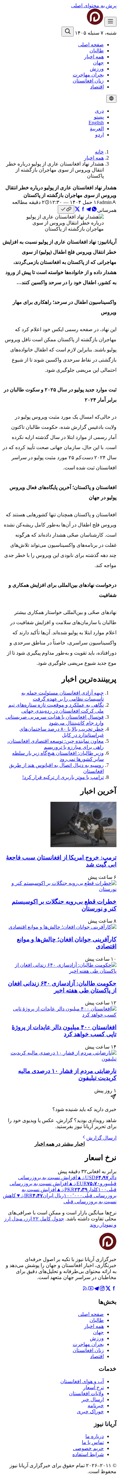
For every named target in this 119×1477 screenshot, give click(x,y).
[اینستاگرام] (102, 1289)
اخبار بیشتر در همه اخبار (60, 1144)
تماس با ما (93, 1442)
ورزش (97, 68)
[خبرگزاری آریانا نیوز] (82, 23)
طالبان (96, 50)
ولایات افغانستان (86, 1393)
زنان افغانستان (88, 80)
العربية (97, 128)
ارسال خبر (93, 1399)
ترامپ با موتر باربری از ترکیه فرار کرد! (63, 777)
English (96, 122)
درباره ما (94, 1436)
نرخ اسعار (93, 1387)
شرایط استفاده (88, 1454)
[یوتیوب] (91, 1289)
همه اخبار (94, 56)
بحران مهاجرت (88, 74)
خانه (99, 151)
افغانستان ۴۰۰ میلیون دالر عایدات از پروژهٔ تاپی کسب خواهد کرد (64, 1030)
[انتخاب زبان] (111, 99)
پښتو (99, 117)
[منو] (110, 22)
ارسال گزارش (101, 1137)
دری (99, 111)
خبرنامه (96, 1405)
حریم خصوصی (88, 1448)
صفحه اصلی (91, 44)
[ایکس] (108, 1289)
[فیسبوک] (113, 1289)
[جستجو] (68, 31)
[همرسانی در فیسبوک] (83, 210)
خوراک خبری (90, 1411)
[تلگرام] (96, 1289)
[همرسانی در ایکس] (77, 210)
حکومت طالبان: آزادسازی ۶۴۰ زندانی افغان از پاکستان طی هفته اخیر (62, 987)
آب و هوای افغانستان (82, 1381)
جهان (98, 62)
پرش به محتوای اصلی (93, 5)
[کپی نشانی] (66, 209)
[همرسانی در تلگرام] (88, 210)
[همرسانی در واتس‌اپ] (94, 210)
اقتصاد (97, 86)
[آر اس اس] (85, 1289)
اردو (99, 134)
